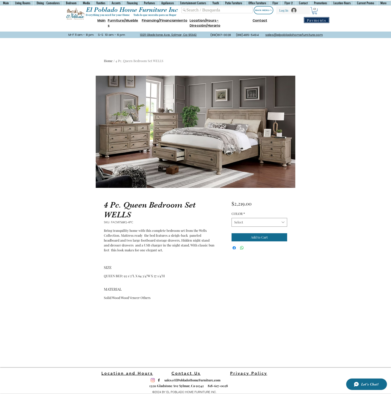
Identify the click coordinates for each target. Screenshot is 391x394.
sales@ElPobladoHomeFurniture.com (192, 380)
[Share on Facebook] (234, 247)
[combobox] (259, 222)
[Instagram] (153, 380)
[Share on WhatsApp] (241, 247)
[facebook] (159, 380)
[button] (314, 10)
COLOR (238, 213)
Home (108, 61)
